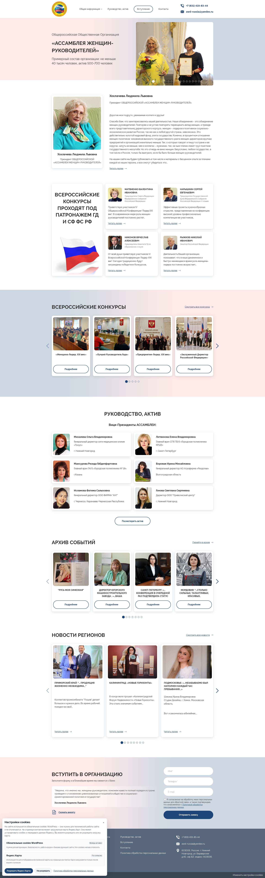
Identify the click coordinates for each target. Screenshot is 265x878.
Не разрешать (43, 871)
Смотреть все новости (198, 635)
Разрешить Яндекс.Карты (19, 871)
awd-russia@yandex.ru (199, 11)
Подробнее (71, 369)
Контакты (163, 9)
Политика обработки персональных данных (143, 853)
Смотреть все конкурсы (197, 307)
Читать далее (116, 168)
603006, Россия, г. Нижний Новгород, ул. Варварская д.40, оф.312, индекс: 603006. (197, 853)
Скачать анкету (67, 812)
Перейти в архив (201, 542)
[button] (150, 81)
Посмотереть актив (132, 521)
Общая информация (89, 9)
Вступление (143, 9)
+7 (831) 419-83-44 (197, 5)
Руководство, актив (118, 9)
